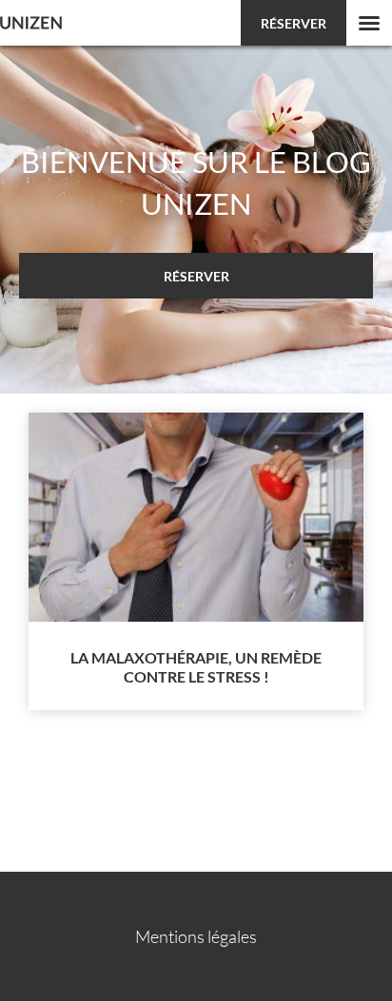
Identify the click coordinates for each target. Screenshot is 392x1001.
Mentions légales (196, 936)
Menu (369, 23)
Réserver (293, 23)
